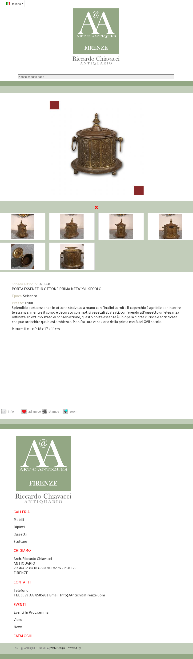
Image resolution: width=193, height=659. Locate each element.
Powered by (73, 648)
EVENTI (20, 604)
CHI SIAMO (22, 550)
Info (11, 411)
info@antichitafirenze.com (82, 595)
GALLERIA (22, 511)
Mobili (19, 519)
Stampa (53, 411)
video (18, 619)
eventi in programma (31, 612)
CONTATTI (22, 582)
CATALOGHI (23, 635)
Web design (58, 648)
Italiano (13, 4)
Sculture (20, 541)
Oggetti (20, 534)
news (18, 626)
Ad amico (34, 411)
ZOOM (73, 411)
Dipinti (19, 526)
